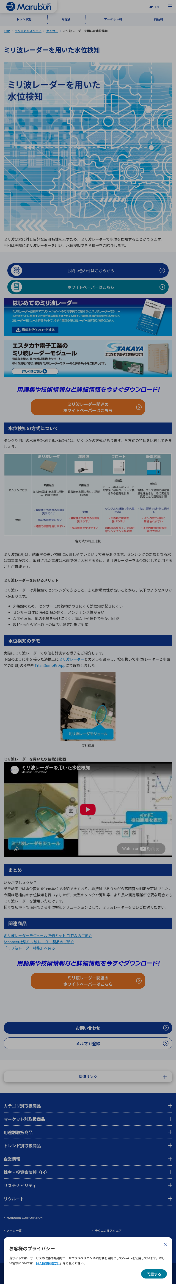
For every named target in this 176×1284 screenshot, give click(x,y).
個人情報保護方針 (48, 1263)
